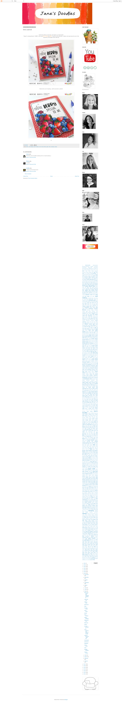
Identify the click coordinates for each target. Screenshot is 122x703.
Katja (90, 427)
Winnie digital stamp (91, 550)
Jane (83, 408)
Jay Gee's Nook (87, 422)
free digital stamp (94, 352)
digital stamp (91, 330)
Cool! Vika (86, 318)
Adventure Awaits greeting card (87, 272)
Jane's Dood (93, 409)
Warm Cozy (93, 539)
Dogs (90, 335)
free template (88, 356)
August (86, 585)
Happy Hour (92, 383)
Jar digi (83, 422)
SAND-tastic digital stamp (86, 489)
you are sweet (86, 608)
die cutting (90, 327)
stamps (56, 146)
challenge (84, 306)
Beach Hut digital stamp (90, 282)
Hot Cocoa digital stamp (94, 397)
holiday (90, 391)
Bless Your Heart (90, 287)
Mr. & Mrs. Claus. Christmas (91, 454)
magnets (90, 438)
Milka (94, 444)
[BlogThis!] (32, 145)
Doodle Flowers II (85, 339)
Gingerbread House (88, 366)
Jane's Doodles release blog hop (88, 416)
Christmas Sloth (85, 312)
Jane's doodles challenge (87, 414)
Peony (97, 476)
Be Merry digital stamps (94, 281)
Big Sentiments (92, 285)
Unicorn (92, 536)
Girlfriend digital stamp (86, 368)
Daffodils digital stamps (86, 325)
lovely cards (86, 646)
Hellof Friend (84, 389)
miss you (84, 449)
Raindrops (87, 484)
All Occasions (93, 273)
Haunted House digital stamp (90, 384)
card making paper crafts (91, 299)
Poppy (94, 478)
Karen (97, 425)
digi (95, 327)
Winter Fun (96, 552)
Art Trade (91, 278)
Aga (94, 272)
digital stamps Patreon (90, 331)
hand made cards (95, 376)
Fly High (83, 350)
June (86, 589)
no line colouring (89, 459)
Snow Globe (93, 499)
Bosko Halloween (89, 292)
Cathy (90, 302)
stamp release (88, 509)
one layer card (95, 463)
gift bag (95, 362)
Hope (94, 395)
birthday (86, 286)
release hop (86, 486)
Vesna (92, 537)
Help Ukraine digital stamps (93, 390)
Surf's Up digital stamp (88, 523)
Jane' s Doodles (88, 408)
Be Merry (96, 280)
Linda (83, 431)
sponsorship (84, 503)
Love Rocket (90, 437)
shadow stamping (87, 492)
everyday (96, 346)
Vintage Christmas (92, 538)
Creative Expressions (86, 320)
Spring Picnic (84, 506)
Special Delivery (87, 502)
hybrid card (93, 400)
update (96, 536)
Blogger (66, 699)
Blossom (83, 291)
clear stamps (95, 314)
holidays (89, 393)
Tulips (90, 534)
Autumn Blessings (90, 279)
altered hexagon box (91, 274)
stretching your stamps (93, 518)
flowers (96, 349)
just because (94, 424)
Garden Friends (94, 359)
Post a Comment (28, 173)
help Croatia (89, 389)
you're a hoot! (87, 559)
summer (92, 520)
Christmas (91, 308)
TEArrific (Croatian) (94, 530)
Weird (92, 544)
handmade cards (88, 378)
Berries (87, 285)
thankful (91, 531)
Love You (96, 437)
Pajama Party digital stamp (93, 466)
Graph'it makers (91, 371)
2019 (85, 571)
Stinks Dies (89, 517)
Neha (89, 457)
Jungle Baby (89, 424)
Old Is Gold (86, 463)
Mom (91, 449)
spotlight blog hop (91, 504)
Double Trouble (85, 342)
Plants (87, 477)
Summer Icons (88, 521)
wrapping (93, 557)
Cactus (91, 294)
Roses (92, 487)
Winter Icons (84, 553)
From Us (88, 358)
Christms (89, 313)
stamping (52, 146)
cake (94, 294)
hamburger (90, 376)
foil (89, 350)
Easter (93, 345)
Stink (83, 517)
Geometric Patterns (86, 362)
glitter (83, 370)
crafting (94, 319)
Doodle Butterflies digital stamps (92, 337)
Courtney (83, 319)
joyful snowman (95, 423)
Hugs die (86, 400)
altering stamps (87, 275)
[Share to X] (33, 145)
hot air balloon (95, 396)
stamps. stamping (94, 514)
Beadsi (83, 284)
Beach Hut (84, 282)
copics (96, 318)
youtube (91, 559)
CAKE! (96, 294)
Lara (91, 428)
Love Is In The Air (93, 435)
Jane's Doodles (36, 146)
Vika (86, 538)
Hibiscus (84, 391)
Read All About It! (90, 485)
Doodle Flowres (92, 339)
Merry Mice (87, 443)
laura (94, 428)
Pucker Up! (96, 479)
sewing (94, 491)
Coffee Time (84, 315)
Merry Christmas (92, 442)
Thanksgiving (95, 531)
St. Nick (88, 508)
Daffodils (86, 324)
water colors (96, 540)
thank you (87, 531)
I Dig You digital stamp (87, 402)
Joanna (89, 423)
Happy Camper (85, 382)
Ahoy (97, 272)
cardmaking (90, 300)
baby (95, 279)
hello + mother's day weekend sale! (86, 631)
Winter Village (89, 553)
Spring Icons (95, 505)
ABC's (27, 146)
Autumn (85, 279)
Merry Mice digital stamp (94, 443)
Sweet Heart (84, 527)
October (86, 579)
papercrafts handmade (86, 472)
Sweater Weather (95, 524)
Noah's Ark (84, 460)
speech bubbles (95, 502)
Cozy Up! (91, 319)
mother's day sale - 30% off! (86, 637)
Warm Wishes (87, 540)
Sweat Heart (89, 524)
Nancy (96, 456)
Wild (95, 546)
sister (95, 497)
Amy (97, 275)
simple (92, 497)
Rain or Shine (95, 483)
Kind (85, 428)
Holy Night (93, 393)
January (86, 661)
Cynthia (27, 168)
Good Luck (91, 370)
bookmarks (94, 291)
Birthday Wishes (92, 286)
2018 (85, 573)
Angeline (93, 277)
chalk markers (89, 305)
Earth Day (84, 345)
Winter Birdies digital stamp (87, 551)
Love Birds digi (87, 435)
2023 (85, 564)
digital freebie (84, 330)
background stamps (87, 280)
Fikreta (27, 161)
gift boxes (89, 363)
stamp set (86, 510)
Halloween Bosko (85, 376)
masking (96, 441)
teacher (85, 530)
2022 (85, 566)
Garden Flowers (88, 359)
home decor (84, 394)
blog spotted (85, 290)
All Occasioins (87, 273)
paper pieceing (95, 470)
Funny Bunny (95, 358)
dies (93, 327)
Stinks (85, 517)
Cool (83, 318)
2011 (85, 673)
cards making (93, 301)
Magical (83, 438)
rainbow (83, 484)
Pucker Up (91, 479)
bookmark (89, 291)
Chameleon (87, 307)
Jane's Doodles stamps (93, 418)
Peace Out (94, 473)
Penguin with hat (88, 476)
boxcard (94, 292)
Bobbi (86, 291)
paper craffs (87, 467)
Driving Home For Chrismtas (93, 342)
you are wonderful (86, 627)
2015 (85, 667)
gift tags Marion (93, 364)
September (87, 582)
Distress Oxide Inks (89, 332)
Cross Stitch (95, 321)
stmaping (87, 518)
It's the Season (94, 407)
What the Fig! (90, 546)
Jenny (27, 154)
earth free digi (89, 345)
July (85, 587)
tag (97, 527)
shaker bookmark (94, 492)
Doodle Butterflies (88, 336)
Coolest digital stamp (91, 318)
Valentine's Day (85, 537)
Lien (86, 429)
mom (85, 647)
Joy (91, 423)
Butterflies (87, 294)
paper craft (96, 467)
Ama (91, 275)
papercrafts (95, 471)
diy (94, 332)
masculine (84, 441)
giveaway (89, 369)
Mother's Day (91, 450)
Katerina (84, 427)
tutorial (92, 534)
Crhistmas (92, 320)
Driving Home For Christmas (87, 343)
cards (94, 300)
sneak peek (84, 499)
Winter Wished (95, 553)
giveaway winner (95, 369)
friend (94, 357)
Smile (97, 498)
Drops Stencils (89, 344)
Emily (87, 346)
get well (91, 362)
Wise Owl (92, 556)
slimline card (93, 498)
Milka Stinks (90, 447)
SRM (85, 508)
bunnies (89, 293)
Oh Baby (88, 462)
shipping (83, 496)
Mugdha (90, 456)
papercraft (90, 471)
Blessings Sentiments (90, 288)
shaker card (84, 493)
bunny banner (93, 293)
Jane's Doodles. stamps (89, 421)
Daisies (94, 325)
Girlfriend (96, 366)
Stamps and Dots (90, 513)
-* (82, 265)
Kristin (89, 428)
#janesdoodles (87, 265)
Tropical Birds (84, 533)
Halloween (96, 375)
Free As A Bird (89, 351)
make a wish (85, 602)
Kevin (83, 428)
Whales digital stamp (91, 545)
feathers (83, 349)
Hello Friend (95, 388)
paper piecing (85, 471)
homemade (86, 640)
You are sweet (88, 558)
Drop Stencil (96, 343)
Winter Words (87, 556)
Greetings (84, 375)
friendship (84, 358)
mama (85, 624)
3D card (92, 269)
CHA (86, 305)
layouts (83, 429)
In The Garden (87, 404)
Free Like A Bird (88, 355)
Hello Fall (90, 388)
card (83, 296)
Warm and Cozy (88, 539)
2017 (85, 664)
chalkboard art (95, 305)
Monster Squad (85, 450)
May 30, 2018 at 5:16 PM (31, 171)
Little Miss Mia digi (89, 434)
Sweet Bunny (90, 525)
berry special (86, 615)
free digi (94, 351)
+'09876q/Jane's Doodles (92, 268)
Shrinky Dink (87, 496)
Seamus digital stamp (86, 491)
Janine (95, 421)
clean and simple (88, 314)
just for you (86, 604)
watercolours (84, 543)
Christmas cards (95, 311)
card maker (87, 296)
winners (83, 550)
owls (87, 466)
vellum (90, 537)
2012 (85, 672)
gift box (85, 363)
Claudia (93, 313)
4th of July (96, 269)
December (87, 574)
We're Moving (89, 543)
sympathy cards (93, 527)
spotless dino (84, 504)
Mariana (89, 440)
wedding (88, 544)
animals (83, 278)
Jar (97, 421)
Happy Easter (86, 383)
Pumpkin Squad (85, 483)
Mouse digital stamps (86, 453)
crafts (97, 319)
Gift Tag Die (86, 364)
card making (31, 146)
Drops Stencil (84, 344)
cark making (84, 302)
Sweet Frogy (95, 526)
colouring (90, 315)
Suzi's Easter (84, 524)
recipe (94, 485)
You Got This (93, 558)
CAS (88, 302)
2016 (85, 665)
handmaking (92, 381)
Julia (85, 424)
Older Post (77, 176)
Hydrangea (87, 401)
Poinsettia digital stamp (89, 478)
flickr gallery (93, 349)
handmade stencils (85, 381)
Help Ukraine (86, 390)
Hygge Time (93, 401)
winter (96, 550)
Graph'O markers (95, 372)
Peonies (93, 476)
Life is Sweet (94, 429)
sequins (91, 491)
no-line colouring (95, 459)
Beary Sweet (92, 284)
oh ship (95, 462)
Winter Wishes (85, 554)
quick (88, 483)
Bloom (96, 290)
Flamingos (89, 349)
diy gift (96, 332)
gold (88, 370)
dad (83, 324)
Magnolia (93, 438)
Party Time (92, 472)
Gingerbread (88, 365)
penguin (83, 476)
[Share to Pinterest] (36, 145)
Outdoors (84, 466)
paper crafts (48, 146)
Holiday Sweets (85, 393)
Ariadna (86, 278)
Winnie (86, 550)
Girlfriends (92, 368)
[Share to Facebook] (34, 145)
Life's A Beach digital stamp (91, 430)
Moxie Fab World (92, 453)
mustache (93, 456)
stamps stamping (88, 514)
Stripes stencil (88, 520)
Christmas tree (85, 313)
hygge (90, 401)
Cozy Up (87, 319)
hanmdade (96, 381)
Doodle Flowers (94, 338)
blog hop (96, 288)
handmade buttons (90, 377)
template (83, 531)
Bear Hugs (87, 284)
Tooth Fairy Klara (95, 532)
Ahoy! (83, 273)
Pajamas (83, 467)
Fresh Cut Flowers (88, 357)
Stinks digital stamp (94, 517)
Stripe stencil (90, 519)
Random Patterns (92, 484)
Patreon (96, 472)
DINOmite (84, 332)
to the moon (86, 611)
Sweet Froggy (89, 526)
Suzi (97, 523)
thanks (85, 613)
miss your (88, 449)
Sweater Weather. (85, 525)
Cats (93, 302)
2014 (85, 669)
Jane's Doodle (89, 411)
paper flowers (90, 470)
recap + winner (86, 653)
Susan (94, 523)
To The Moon (89, 532)
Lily (97, 430)
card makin (92, 296)
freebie (92, 356)
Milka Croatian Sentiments (91, 446)
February (86, 658)
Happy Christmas (92, 382)
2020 (85, 569)
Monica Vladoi (95, 449)
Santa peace (93, 489)
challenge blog (88, 306)
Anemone (86, 277)
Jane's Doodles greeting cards (92, 415)
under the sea (86, 600)
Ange (89, 277)
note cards (92, 460)
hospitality (91, 396)
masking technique (85, 442)
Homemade (90, 395)
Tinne (85, 532)
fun (90, 358)
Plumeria (90, 477)
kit (87, 428)
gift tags (89, 364)
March (86, 656)
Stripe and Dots (85, 519)
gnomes (85, 370)
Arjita (89, 278)
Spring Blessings (88, 505)
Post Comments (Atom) (32, 178)
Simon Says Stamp (88, 497)
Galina (83, 359)
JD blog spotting (93, 422)
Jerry (86, 423)
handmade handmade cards (92, 380)
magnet (87, 438)
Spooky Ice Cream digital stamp (92, 503)
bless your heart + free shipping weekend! (86, 595)
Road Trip (96, 486)
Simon (91, 496)
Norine (45, 146)
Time (83, 532)
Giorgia (93, 366)
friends (97, 357)
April (86, 655)
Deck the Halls (87, 326)
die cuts (87, 327)
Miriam (90, 448)
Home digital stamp (91, 394)
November (87, 577)
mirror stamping (95, 448)
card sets (86, 300)
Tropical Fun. (95, 533)
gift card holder (93, 363)
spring (83, 505)
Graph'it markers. (89, 372)
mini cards (87, 448)
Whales (86, 545)
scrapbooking (92, 490)
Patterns (83, 473)
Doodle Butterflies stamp (86, 338)
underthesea (87, 536)
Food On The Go (93, 350)
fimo (86, 349)
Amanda (94, 275)
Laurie (97, 428)
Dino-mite (96, 331)
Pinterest (83, 477)
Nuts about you (93, 461)
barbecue (92, 280)
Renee (90, 486)
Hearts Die (84, 387)
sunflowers (93, 521)
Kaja (94, 425)
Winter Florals (90, 552)
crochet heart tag (90, 321)
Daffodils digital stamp (93, 324)
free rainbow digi (93, 355)
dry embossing (95, 344)
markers (96, 440)
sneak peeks (89, 499)
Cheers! (86, 308)
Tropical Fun (90, 533)
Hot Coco (83, 397)
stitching (83, 518)
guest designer (89, 375)
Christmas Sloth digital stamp (93, 312)
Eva (93, 346)
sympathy (89, 527)
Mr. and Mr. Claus (89, 455)
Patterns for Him (88, 473)
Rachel (91, 483)
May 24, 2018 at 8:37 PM (31, 164)
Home (51, 176)
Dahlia (91, 325)
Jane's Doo (88, 409)
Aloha (87, 274)
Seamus (96, 490)
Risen (93, 486)
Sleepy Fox (88, 498)
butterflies (86, 643)
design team (93, 326)
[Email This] (30, 145)
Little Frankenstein (89, 431)
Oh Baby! (92, 462)
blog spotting (91, 290)
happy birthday (86, 618)
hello (88, 388)
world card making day (87, 557)
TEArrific (89, 530)
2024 (85, 563)
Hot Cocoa (87, 397)
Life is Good (41, 146)
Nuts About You (87, 461)
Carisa (96, 301)
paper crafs (92, 467)
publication (87, 479)
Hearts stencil (91, 387)
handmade (84, 377)
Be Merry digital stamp (86, 281)
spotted (96, 504)
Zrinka (93, 559)
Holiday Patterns (94, 391)
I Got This (93, 402)
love (94, 434)
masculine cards (90, 441)
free (85, 351)
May (85, 591)
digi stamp (87, 328)
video (95, 537)
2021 (85, 568)
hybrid (90, 400)
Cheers (91, 307)
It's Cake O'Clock (88, 407)
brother (86, 293)
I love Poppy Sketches (92, 403)
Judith (83, 424)
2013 (85, 670)
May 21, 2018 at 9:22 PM (31, 157)
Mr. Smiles (86, 456)
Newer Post (25, 176)
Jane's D (83, 409)
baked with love (86, 621)
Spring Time (89, 506)
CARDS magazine (88, 301)
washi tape (92, 540)
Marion (92, 440)
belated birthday (86, 650)
